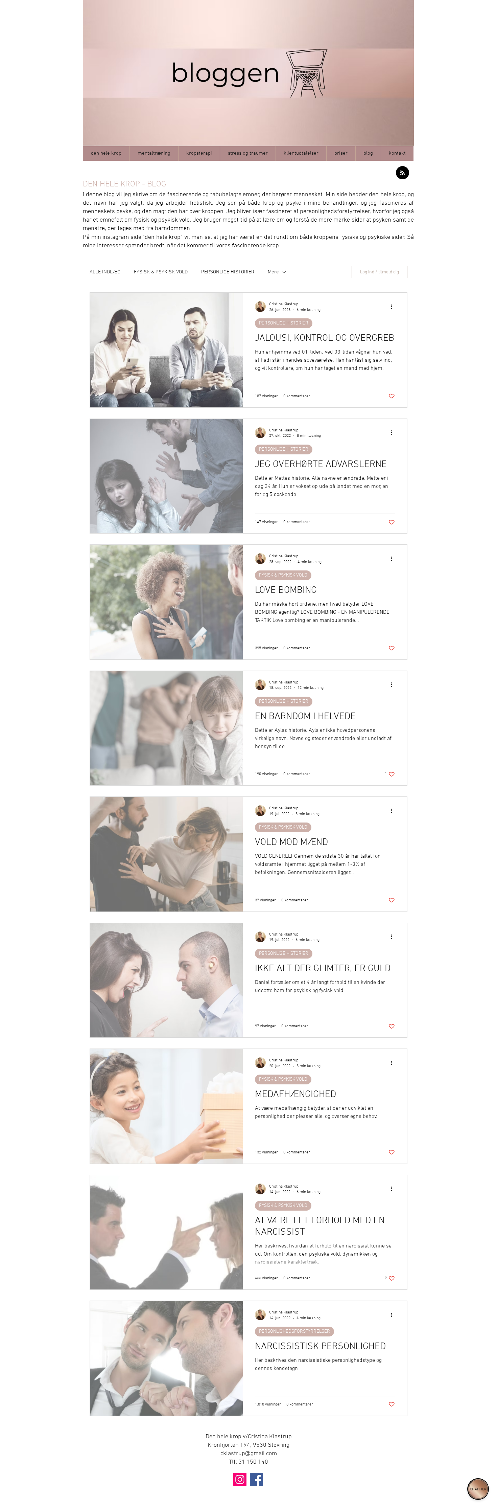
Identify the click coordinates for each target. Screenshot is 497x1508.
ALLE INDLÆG (105, 272)
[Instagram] (239, 1479)
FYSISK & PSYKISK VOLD (161, 272)
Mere (273, 272)
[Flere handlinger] (394, 306)
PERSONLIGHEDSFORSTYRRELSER (294, 1331)
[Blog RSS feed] (402, 173)
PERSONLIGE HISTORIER (227, 272)
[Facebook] (256, 1479)
